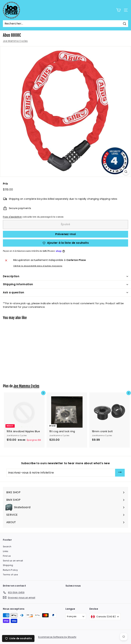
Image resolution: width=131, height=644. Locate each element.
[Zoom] (126, 172)
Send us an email (13, 560)
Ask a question (13, 292)
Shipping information (18, 284)
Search (7, 546)
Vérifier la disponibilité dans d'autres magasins (37, 265)
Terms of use (10, 574)
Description (11, 276)
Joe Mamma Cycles (15, 41)
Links (5, 551)
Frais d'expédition (12, 217)
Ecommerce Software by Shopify (57, 637)
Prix (5, 183)
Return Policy (10, 570)
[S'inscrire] (120, 473)
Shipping (8, 565)
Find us (7, 555)
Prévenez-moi (65, 234)
